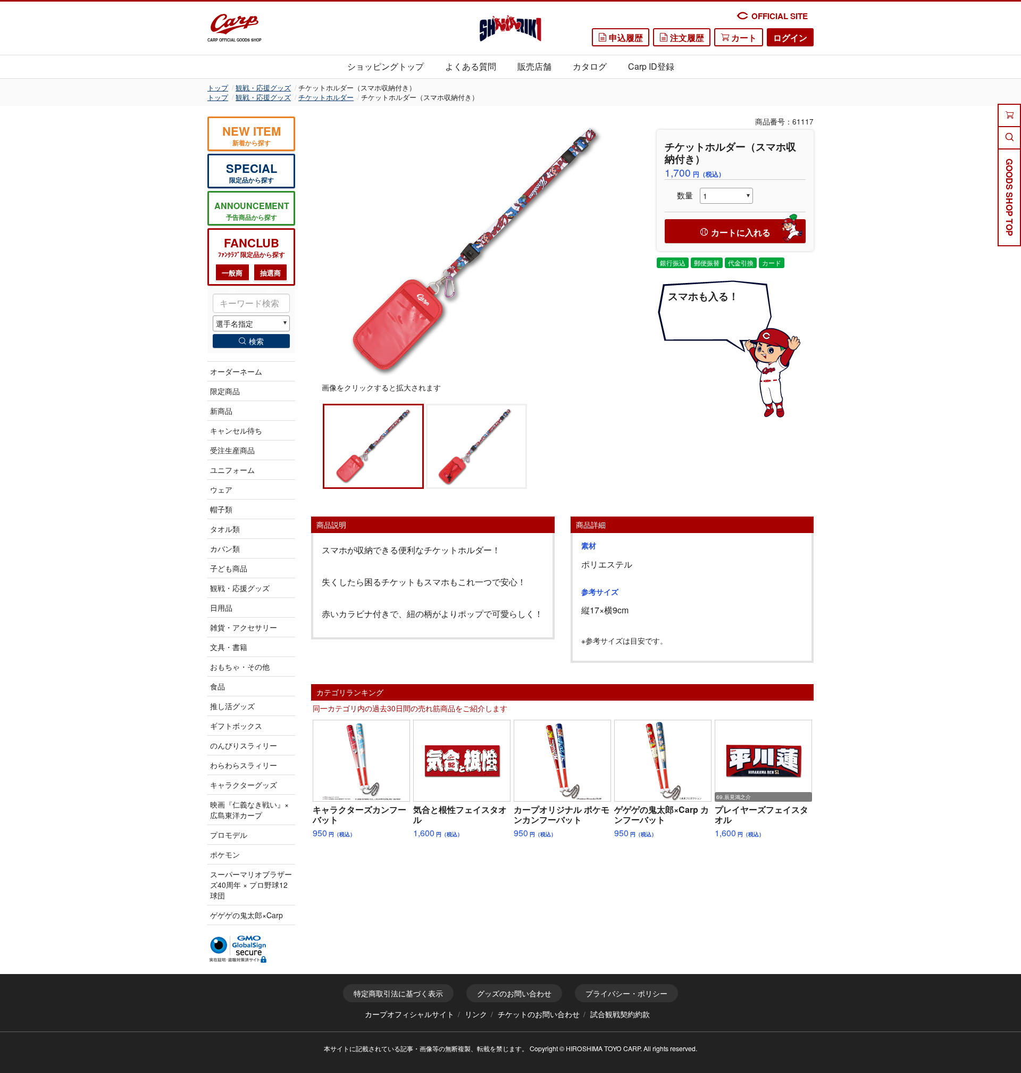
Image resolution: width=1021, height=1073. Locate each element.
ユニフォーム (232, 469)
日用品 (221, 607)
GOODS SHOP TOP (1009, 197)
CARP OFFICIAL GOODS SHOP (234, 40)
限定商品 (225, 391)
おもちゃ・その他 (240, 666)
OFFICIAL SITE (779, 16)
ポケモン (225, 854)
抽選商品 (270, 274)
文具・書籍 (228, 647)
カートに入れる (741, 232)
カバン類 (225, 548)
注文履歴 (686, 37)
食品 (217, 686)
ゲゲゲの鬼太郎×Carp (246, 915)
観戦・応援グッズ (263, 87)
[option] (476, 249)
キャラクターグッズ (243, 784)
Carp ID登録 (651, 66)
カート (743, 37)
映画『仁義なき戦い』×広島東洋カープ (249, 809)
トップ (217, 87)
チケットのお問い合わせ (539, 1014)
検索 (256, 341)
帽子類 (221, 509)
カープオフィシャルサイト (409, 1014)
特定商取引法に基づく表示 (398, 993)
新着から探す (251, 134)
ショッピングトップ (385, 66)
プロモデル (228, 834)
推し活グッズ (232, 706)
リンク (476, 1014)
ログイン (790, 37)
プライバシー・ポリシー (626, 993)
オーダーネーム (236, 371)
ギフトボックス (236, 725)
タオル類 (225, 528)
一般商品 (232, 274)
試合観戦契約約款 (620, 1014)
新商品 (221, 410)
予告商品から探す (251, 210)
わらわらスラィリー (243, 765)
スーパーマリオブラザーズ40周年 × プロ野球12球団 (251, 885)
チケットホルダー (326, 97)
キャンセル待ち (236, 430)
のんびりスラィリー (243, 745)
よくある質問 (470, 66)
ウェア (221, 489)
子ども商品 (228, 568)
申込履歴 (625, 37)
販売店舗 (534, 66)
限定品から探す (251, 172)
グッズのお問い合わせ (514, 993)
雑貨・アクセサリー (243, 627)
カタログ (590, 66)
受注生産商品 (232, 450)
